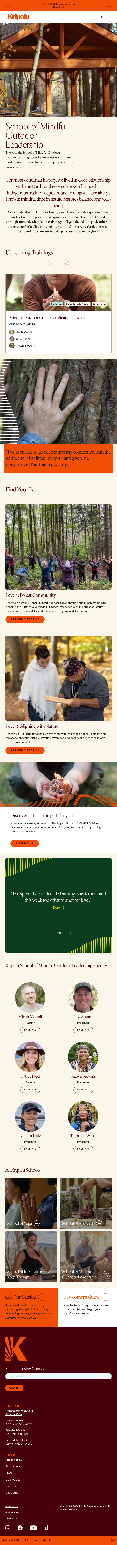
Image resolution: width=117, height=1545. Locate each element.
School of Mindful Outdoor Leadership (27, 1540)
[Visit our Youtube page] (33, 1527)
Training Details (25, 619)
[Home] (19, 15)
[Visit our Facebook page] (20, 1527)
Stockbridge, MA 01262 (18, 1443)
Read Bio (30, 1030)
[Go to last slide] (49, 933)
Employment (13, 1466)
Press (8, 1473)
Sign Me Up (24, 843)
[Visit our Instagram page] (7, 1527)
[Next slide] (68, 264)
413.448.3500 (13, 1414)
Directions (11, 1486)
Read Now (58, 7)
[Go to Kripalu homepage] (16, 1348)
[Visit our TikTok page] (46, 1527)
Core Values (12, 1479)
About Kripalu (13, 1460)
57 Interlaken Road (16, 1440)
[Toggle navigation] (109, 17)
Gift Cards (11, 1492)
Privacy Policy (12, 1512)
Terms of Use (12, 1518)
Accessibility (11, 1506)
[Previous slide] (49, 264)
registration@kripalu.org (19, 1410)
